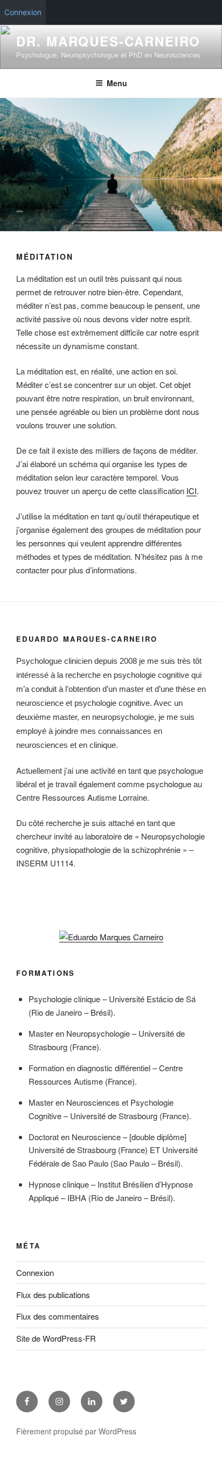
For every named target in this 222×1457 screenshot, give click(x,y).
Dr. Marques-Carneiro (108, 41)
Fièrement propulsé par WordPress (76, 1431)
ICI (191, 490)
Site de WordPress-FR (56, 1338)
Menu (117, 83)
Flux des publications (53, 1294)
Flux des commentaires (57, 1316)
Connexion (22, 12)
